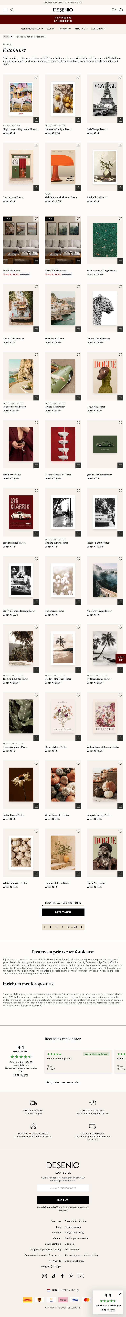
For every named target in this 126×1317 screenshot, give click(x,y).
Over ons (56, 1221)
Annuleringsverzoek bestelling (81, 1255)
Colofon (56, 1232)
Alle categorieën (30, 29)
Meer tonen (63, 912)
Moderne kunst (22, 36)
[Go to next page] (81, 927)
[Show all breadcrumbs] (6, 36)
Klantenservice (73, 1227)
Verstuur (62, 1199)
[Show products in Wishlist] (113, 10)
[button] (108, 1302)
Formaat (64, 29)
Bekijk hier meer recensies (63, 1082)
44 (75, 927)
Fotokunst (40, 36)
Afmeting (80, 29)
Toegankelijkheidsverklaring (45, 1249)
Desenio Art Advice (75, 1221)
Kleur (50, 29)
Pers (58, 1227)
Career (57, 1238)
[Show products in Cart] (121, 10)
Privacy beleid (50, 1207)
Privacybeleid (72, 1249)
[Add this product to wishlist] (36, 77)
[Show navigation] (5, 10)
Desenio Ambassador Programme (43, 1255)
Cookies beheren (74, 1261)
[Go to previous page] (45, 927)
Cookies (69, 1244)
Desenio (72, 1307)
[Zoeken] (12, 10)
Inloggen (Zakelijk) (51, 1266)
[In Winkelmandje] (36, 120)
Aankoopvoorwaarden (77, 1238)
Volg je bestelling (74, 1232)
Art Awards (55, 1261)
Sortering (97, 29)
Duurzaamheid (53, 1244)
